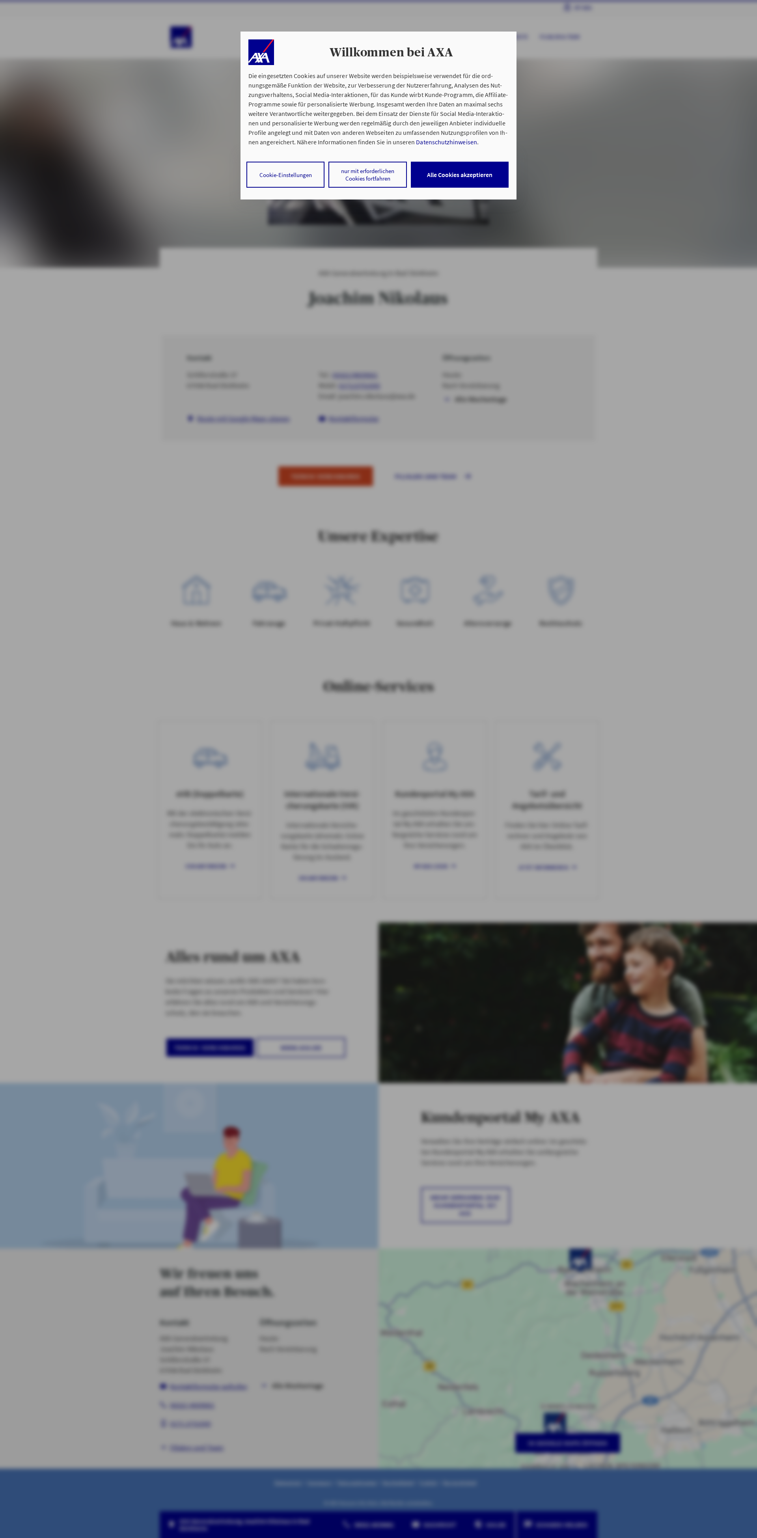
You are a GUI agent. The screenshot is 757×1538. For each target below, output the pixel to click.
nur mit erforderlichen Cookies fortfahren (367, 174)
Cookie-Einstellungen (285, 175)
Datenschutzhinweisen (446, 142)
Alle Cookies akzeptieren (459, 175)
